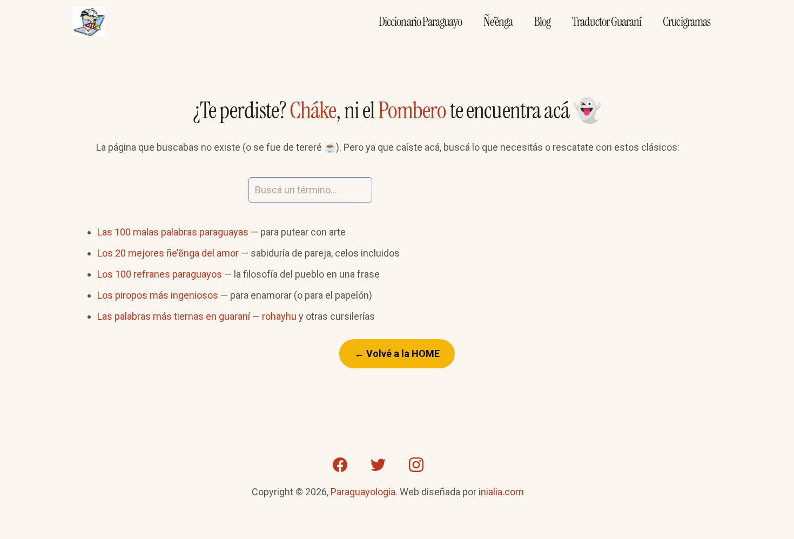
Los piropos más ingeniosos (157, 295)
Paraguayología (363, 491)
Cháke (313, 110)
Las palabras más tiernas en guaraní (173, 316)
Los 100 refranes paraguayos (159, 274)
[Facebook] (340, 465)
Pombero (412, 110)
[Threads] (454, 465)
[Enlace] (89, 22)
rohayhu (279, 316)
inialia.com (501, 491)
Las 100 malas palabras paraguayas (172, 232)
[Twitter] (378, 465)
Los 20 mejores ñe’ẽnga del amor (168, 253)
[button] (691, 148)
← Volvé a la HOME (397, 353)
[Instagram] (416, 465)
